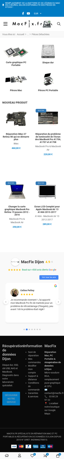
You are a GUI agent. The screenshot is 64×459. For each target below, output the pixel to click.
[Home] (7, 455)
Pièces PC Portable (48, 90)
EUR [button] (36, 13)
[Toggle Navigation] (5, 24)
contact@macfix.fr (54, 393)
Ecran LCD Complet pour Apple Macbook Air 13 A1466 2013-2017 (47, 209)
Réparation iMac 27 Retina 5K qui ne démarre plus (16, 137)
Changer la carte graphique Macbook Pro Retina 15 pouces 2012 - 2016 (17, 210)
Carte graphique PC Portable (16, 63)
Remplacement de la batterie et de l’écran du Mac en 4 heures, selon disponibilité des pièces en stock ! (32, 5)
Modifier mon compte (32, 369)
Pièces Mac (16, 90)
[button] (59, 24)
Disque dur (48, 62)
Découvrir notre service (11, 398)
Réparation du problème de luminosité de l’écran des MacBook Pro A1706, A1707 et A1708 (48, 138)
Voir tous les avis (49, 277)
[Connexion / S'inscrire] (19, 455)
